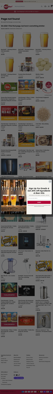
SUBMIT (39, 202)
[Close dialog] (50, 181)
